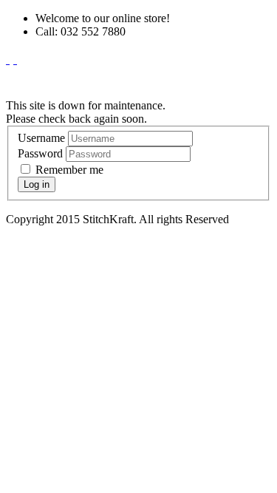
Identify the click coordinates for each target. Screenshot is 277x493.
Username (41, 138)
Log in (36, 184)
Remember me (68, 169)
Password (40, 153)
